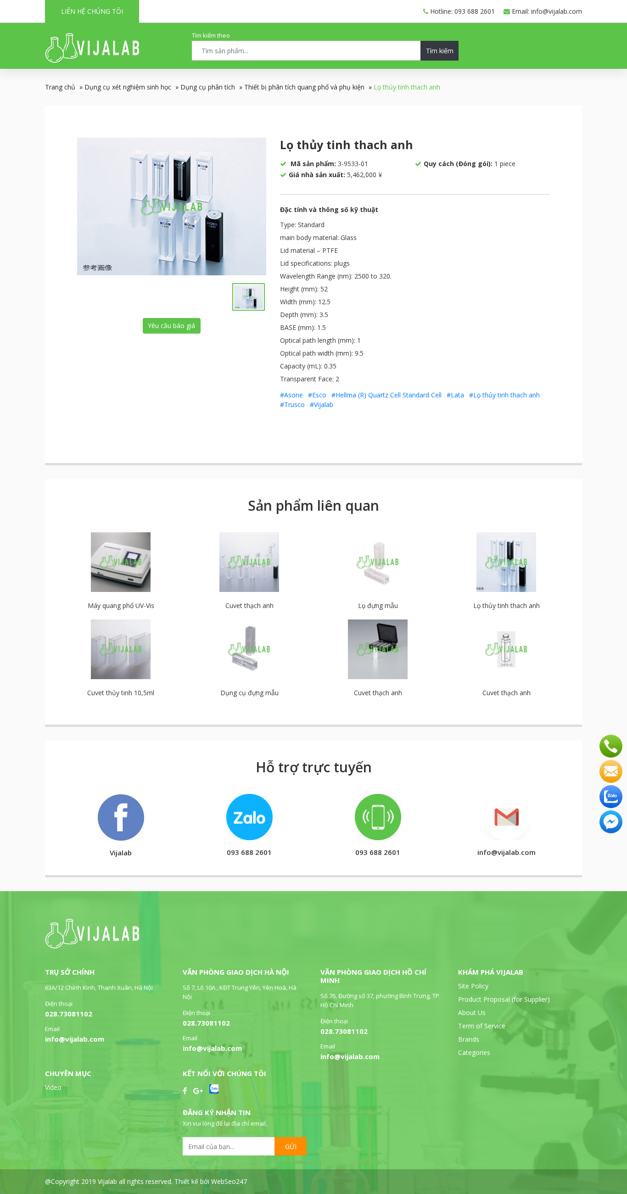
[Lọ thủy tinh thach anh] (171, 206)
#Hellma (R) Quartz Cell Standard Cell (386, 395)
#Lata (455, 395)
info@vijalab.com (74, 1038)
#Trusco (292, 404)
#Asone (291, 395)
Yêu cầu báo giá (171, 325)
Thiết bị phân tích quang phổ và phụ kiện (304, 87)
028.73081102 (68, 1013)
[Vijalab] (92, 946)
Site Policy (473, 986)
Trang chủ (60, 87)
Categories (474, 1052)
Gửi (291, 1146)
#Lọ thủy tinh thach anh (504, 395)
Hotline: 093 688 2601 (461, 11)
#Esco (317, 395)
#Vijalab (321, 404)
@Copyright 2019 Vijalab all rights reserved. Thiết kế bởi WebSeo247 (146, 1181)
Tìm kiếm (439, 50)
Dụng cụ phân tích (207, 87)
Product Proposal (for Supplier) (504, 999)
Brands (468, 1039)
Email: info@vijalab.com (546, 11)
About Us (472, 1012)
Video (53, 1087)
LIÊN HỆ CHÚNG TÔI (92, 11)
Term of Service (481, 1025)
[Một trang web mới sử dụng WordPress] (92, 60)
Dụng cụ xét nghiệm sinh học (127, 87)
